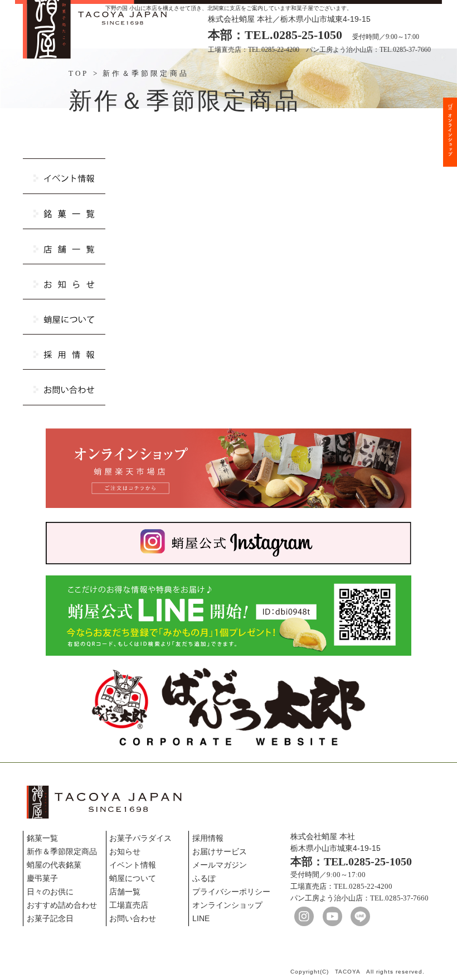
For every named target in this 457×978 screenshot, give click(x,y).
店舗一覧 (124, 891)
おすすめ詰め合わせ (62, 904)
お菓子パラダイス (140, 838)
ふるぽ (204, 878)
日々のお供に (50, 891)
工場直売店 (128, 904)
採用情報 (207, 838)
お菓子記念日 (50, 918)
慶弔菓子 (42, 878)
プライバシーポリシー (231, 891)
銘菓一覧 (42, 838)
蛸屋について (132, 878)
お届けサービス (219, 851)
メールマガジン (219, 864)
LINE (201, 918)
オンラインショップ (227, 904)
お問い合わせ (132, 918)
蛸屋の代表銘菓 (54, 864)
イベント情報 (132, 864)
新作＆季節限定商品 (62, 851)
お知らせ (124, 851)
